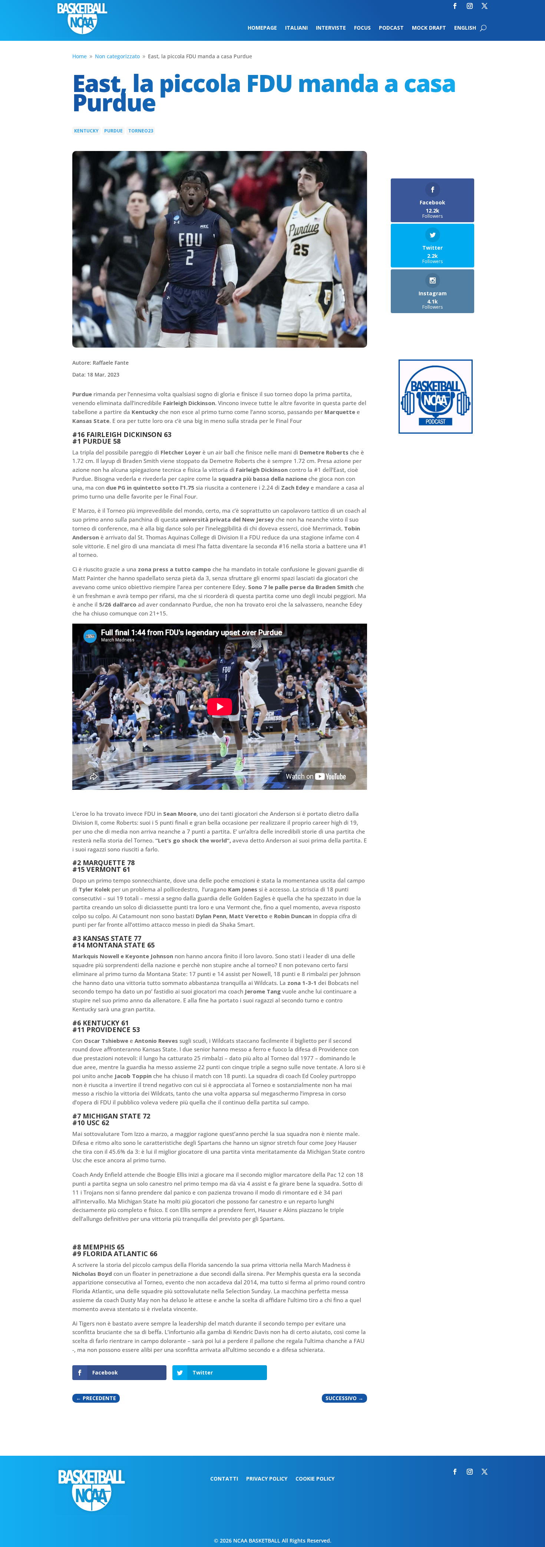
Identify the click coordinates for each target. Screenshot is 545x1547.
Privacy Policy (266, 1479)
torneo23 (140, 131)
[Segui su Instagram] (470, 6)
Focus (362, 28)
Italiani (296, 28)
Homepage (262, 28)
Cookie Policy (314, 1479)
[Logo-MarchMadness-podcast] (436, 431)
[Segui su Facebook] (455, 6)
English (465, 28)
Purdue (113, 131)
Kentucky (86, 131)
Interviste (331, 28)
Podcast (391, 28)
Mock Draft (429, 28)
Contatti (224, 1479)
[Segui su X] (485, 6)
